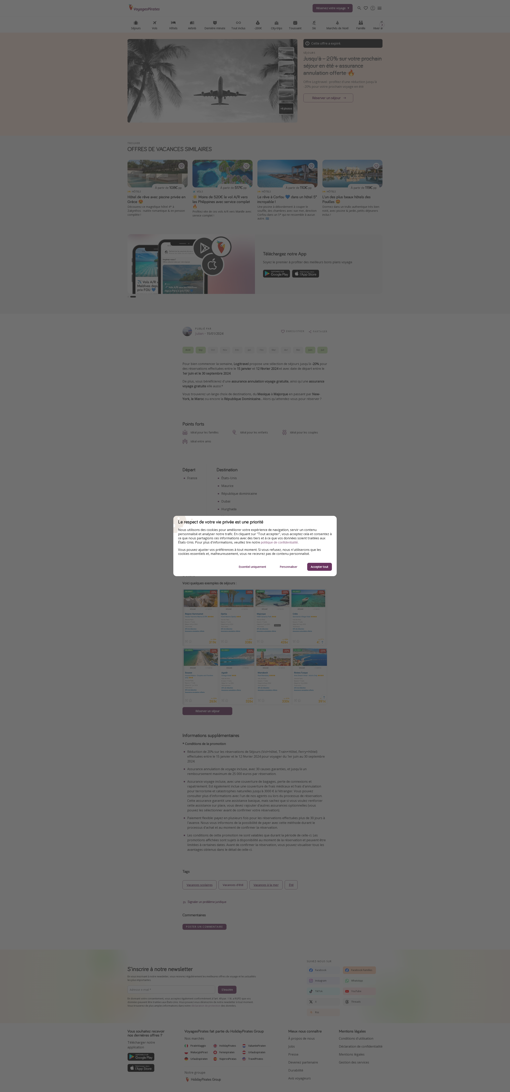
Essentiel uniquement (252, 567)
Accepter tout (319, 567)
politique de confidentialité (279, 542)
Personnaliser (288, 567)
